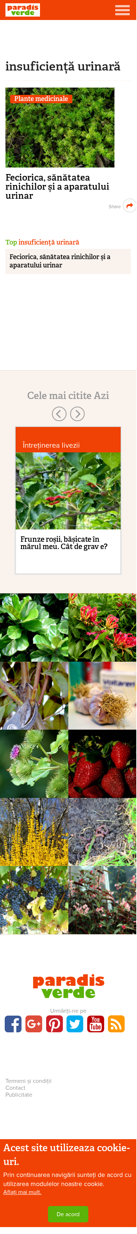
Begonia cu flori (102, 914)
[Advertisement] (68, 38)
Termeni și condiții (28, 1081)
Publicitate (18, 1094)
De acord (68, 1214)
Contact (15, 1088)
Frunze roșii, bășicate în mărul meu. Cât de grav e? (64, 543)
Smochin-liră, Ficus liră (34, 656)
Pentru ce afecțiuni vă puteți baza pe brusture (34, 786)
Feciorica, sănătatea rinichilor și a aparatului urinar (57, 187)
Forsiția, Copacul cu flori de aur (34, 860)
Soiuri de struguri (34, 898)
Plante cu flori (102, 626)
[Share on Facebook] (114, 205)
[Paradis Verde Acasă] (22, 10)
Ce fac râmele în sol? (102, 850)
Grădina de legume (102, 830)
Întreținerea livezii (51, 445)
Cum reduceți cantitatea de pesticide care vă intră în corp (102, 795)
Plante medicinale (41, 99)
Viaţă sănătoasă (102, 694)
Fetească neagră (34, 914)
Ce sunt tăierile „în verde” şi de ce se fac (34, 718)
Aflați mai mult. (22, 1192)
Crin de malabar (102, 642)
